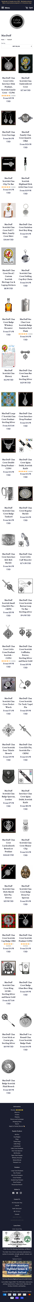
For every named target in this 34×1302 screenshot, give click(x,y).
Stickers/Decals (17, 1160)
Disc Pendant (17, 1173)
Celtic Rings (17, 1143)
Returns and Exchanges (17, 1119)
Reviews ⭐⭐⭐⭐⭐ (17, 1110)
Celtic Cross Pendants (17, 1148)
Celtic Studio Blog (17, 1229)
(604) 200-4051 (17, 1217)
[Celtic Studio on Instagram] (21, 1193)
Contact (17, 1114)
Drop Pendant (17, 1182)
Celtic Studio (16, 1291)
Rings (17, 1139)
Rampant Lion (17, 1162)
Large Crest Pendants (17, 1170)
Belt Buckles (17, 1153)
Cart (31, 7)
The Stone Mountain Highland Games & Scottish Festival (17, 1279)
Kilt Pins (17, 1134)
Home (2, 39)
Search (17, 1124)
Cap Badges (17, 1137)
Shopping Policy (17, 1121)
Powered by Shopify (25, 1291)
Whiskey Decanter (17, 1157)
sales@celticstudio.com (17, 1220)
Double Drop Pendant (17, 1180)
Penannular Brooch (17, 1184)
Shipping (17, 1117)
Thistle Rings (17, 1141)
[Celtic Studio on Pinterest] (17, 1193)
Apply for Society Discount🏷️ (17, 1126)
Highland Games (17, 1259)
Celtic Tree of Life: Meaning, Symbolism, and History (17, 1249)
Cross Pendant (17, 1177)
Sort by (3, 43)
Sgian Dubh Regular (17, 1155)
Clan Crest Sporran (17, 1150)
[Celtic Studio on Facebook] (13, 1193)
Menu (7, 8)
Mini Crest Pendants (17, 1175)
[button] (6, 95)
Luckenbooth (17, 1146)
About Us (17, 1112)
